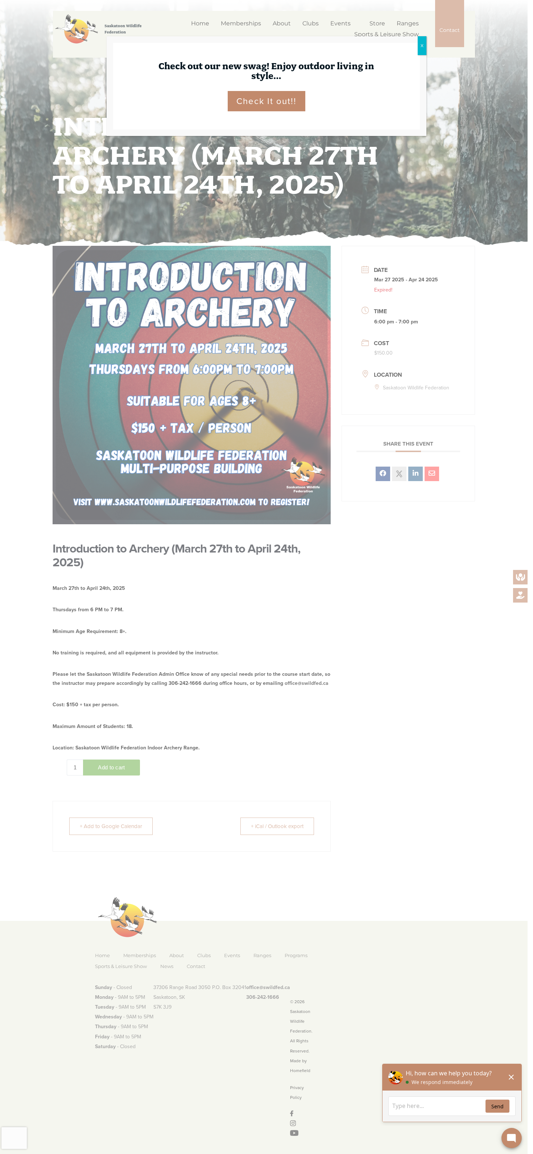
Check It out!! (266, 101)
